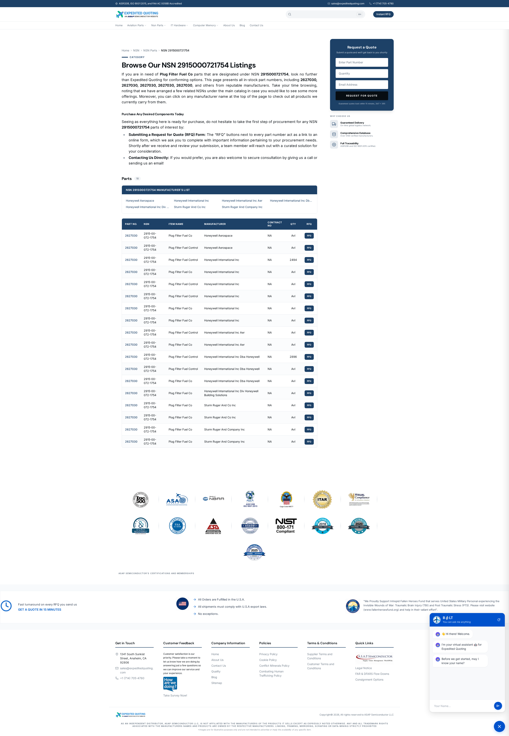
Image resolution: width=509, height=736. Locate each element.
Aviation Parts (135, 25)
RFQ (309, 235)
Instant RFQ (383, 14)
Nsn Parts (157, 25)
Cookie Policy (268, 660)
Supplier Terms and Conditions (319, 656)
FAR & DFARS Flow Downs (372, 673)
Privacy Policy (268, 654)
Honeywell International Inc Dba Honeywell (291, 200)
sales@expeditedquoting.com (347, 3)
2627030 (131, 235)
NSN (136, 50)
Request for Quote (362, 95)
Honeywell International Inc (191, 200)
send (498, 706)
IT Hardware (178, 25)
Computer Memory (204, 25)
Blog (242, 25)
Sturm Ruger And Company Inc (242, 207)
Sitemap (216, 683)
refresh (499, 619)
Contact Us (256, 25)
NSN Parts (150, 50)
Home (118, 25)
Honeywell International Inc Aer (242, 200)
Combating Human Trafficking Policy (271, 673)
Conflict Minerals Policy (274, 665)
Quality (216, 671)
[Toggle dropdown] (145, 25)
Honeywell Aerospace (140, 200)
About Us (229, 25)
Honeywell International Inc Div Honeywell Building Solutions (147, 207)
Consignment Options (369, 679)
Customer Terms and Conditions (320, 666)
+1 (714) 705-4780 (383, 3)
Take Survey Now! (175, 695)
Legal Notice (363, 668)
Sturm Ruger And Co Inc (190, 207)
